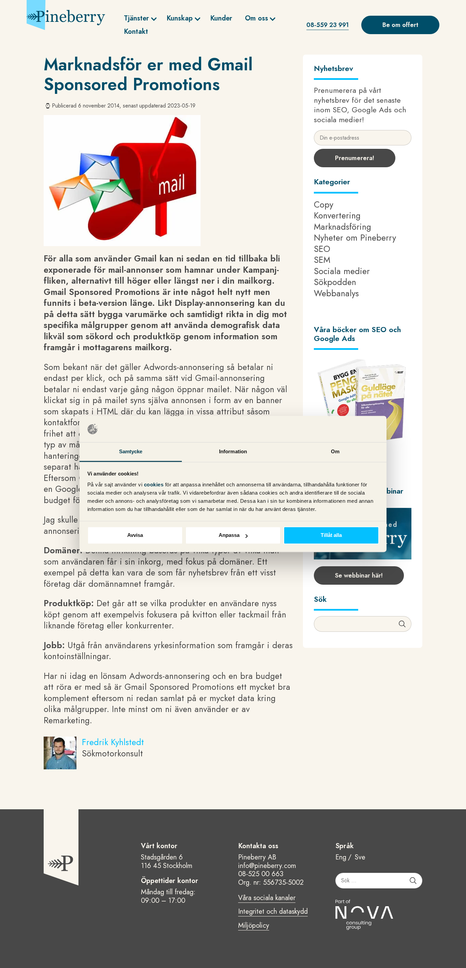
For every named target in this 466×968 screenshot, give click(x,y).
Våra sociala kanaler (266, 898)
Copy (323, 204)
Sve (360, 857)
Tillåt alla (331, 535)
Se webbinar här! (359, 575)
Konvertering (337, 215)
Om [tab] (335, 451)
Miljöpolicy (253, 926)
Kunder (221, 18)
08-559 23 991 (327, 24)
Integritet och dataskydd (273, 912)
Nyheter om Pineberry (355, 237)
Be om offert (400, 24)
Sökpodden (335, 282)
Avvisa (135, 535)
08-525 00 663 (260, 874)
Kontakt (136, 32)
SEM (322, 260)
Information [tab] (233, 451)
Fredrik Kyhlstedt (113, 742)
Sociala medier (342, 271)
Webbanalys (336, 293)
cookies (154, 484)
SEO (322, 249)
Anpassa (229, 535)
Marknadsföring (342, 226)
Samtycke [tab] (131, 451)
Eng (340, 857)
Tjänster (136, 18)
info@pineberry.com (267, 866)
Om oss (256, 18)
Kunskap (179, 18)
